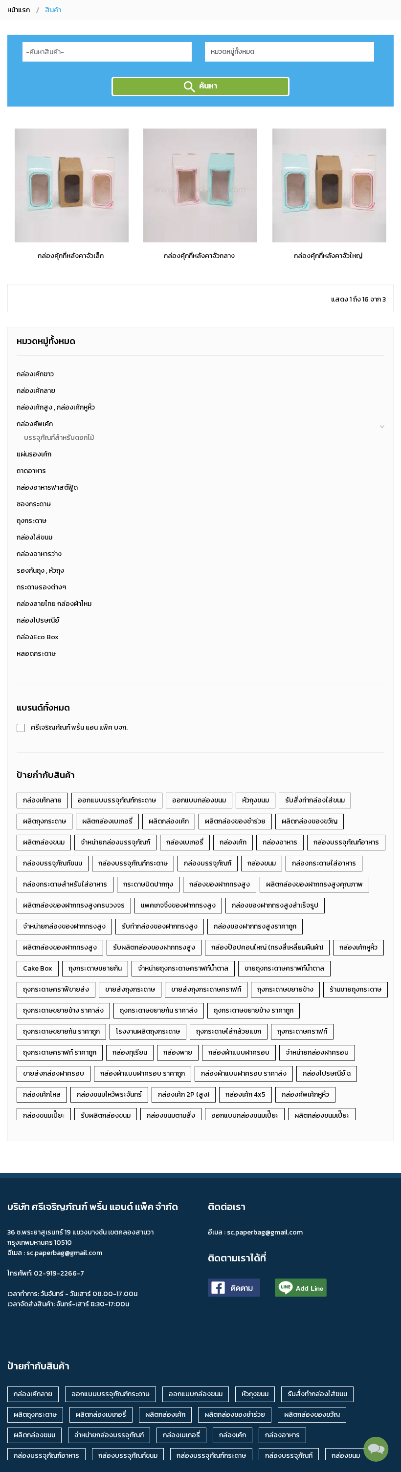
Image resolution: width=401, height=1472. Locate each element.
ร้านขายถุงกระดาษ (355, 989)
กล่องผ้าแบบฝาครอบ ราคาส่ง (244, 1073)
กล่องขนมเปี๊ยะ (44, 1115)
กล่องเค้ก (233, 842)
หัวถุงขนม (255, 800)
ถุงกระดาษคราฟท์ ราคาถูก (59, 1052)
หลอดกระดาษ (36, 654)
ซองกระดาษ (34, 504)
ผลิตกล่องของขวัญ (309, 821)
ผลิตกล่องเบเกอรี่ (107, 821)
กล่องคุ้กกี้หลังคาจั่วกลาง (199, 256)
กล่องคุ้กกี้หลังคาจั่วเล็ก (71, 256)
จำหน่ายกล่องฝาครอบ (317, 1052)
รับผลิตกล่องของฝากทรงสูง (154, 947)
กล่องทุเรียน (129, 1052)
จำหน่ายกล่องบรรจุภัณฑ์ (115, 842)
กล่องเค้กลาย (36, 391)
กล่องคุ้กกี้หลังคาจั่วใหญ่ (328, 256)
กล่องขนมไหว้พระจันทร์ (109, 1094)
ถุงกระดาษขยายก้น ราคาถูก (61, 1031)
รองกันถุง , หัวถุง (40, 570)
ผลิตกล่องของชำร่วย (235, 821)
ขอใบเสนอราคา (70, 234)
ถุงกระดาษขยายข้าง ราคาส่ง (63, 1010)
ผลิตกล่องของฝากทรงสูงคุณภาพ (314, 884)
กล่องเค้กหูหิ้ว (358, 947)
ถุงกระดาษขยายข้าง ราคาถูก (253, 1010)
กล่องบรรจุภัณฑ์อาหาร (346, 842)
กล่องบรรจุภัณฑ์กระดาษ (133, 863)
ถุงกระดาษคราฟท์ (302, 1031)
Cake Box (37, 968)
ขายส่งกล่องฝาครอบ (53, 1073)
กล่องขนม (261, 863)
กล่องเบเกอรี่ (184, 842)
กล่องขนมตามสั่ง (171, 1115)
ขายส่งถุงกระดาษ (130, 989)
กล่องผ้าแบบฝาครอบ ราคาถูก (142, 1073)
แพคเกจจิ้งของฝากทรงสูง (178, 905)
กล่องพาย (177, 1052)
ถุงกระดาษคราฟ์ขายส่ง (56, 989)
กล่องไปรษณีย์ (38, 620)
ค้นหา (208, 85)
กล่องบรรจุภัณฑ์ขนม (52, 863)
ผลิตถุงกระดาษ (44, 821)
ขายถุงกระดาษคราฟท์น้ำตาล (284, 968)
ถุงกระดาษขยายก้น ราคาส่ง (159, 1010)
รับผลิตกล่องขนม (106, 1115)
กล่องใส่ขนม (34, 537)
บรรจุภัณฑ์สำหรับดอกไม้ (59, 438)
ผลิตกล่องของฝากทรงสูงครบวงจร (74, 905)
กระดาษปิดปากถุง (148, 884)
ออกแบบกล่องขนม (199, 800)
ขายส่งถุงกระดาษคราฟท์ (206, 989)
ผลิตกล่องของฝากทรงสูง (60, 947)
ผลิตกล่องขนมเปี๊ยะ (321, 1115)
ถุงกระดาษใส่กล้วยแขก (228, 1031)
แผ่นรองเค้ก (34, 454)
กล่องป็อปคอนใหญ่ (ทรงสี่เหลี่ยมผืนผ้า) (267, 947)
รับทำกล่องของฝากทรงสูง (160, 926)
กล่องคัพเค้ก (35, 424)
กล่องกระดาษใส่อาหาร (324, 863)
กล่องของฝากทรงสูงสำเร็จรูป (275, 905)
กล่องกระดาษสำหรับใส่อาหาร (65, 884)
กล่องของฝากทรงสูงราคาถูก (255, 926)
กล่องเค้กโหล (42, 1094)
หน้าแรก (18, 10)
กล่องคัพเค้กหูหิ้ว (305, 1094)
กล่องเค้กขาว (35, 374)
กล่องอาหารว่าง (39, 554)
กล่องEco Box (38, 637)
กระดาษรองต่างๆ (41, 587)
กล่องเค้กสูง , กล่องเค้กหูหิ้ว (56, 407)
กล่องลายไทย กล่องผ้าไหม (54, 604)
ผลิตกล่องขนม (44, 842)
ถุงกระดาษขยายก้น (95, 968)
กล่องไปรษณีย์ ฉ (327, 1073)
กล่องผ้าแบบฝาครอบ (238, 1052)
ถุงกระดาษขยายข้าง (285, 989)
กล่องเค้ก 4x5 (245, 1094)
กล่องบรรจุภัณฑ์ (207, 863)
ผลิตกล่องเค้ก (169, 821)
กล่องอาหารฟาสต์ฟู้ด (47, 487)
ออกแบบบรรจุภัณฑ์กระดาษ (117, 800)
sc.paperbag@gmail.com (265, 1232)
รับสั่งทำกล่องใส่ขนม (315, 800)
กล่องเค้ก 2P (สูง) (183, 1094)
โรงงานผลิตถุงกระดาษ (148, 1031)
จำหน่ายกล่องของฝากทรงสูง (64, 926)
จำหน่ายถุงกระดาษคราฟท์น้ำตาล (183, 968)
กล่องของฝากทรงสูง (219, 884)
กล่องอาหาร (280, 842)
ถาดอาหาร (31, 471)
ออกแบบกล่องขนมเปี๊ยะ (244, 1115)
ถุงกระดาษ (31, 521)
